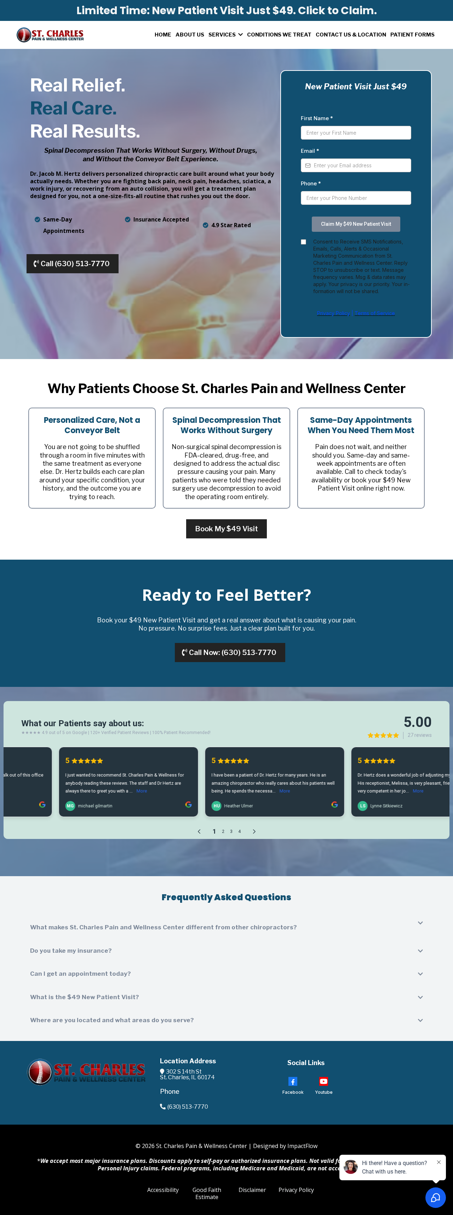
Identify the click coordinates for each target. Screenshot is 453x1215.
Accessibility (163, 1190)
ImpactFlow (302, 1146)
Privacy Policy (296, 1190)
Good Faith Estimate (207, 1193)
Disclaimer (252, 1190)
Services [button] (222, 35)
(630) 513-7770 (187, 1106)
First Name (317, 118)
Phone (311, 183)
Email (310, 150)
